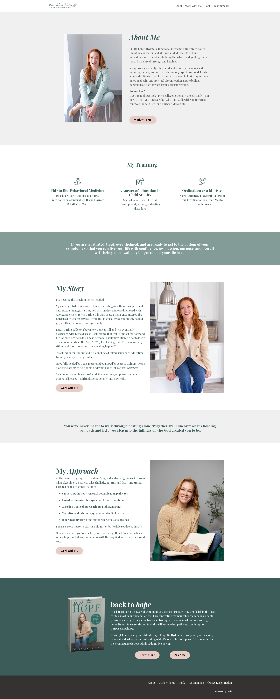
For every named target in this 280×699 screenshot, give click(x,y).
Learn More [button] (147, 655)
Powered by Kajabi (223, 691)
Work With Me (193, 6)
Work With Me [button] (143, 119)
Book (208, 6)
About (178, 6)
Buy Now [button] (179, 655)
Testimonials (221, 6)
